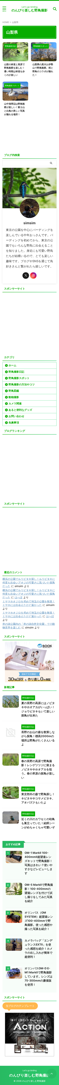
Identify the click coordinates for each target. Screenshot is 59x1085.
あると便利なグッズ (20, 409)
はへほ (18, 597)
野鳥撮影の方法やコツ (22, 384)
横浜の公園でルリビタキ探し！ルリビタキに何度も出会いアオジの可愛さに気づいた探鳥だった (28, 582)
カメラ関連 (15, 403)
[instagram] (33, 275)
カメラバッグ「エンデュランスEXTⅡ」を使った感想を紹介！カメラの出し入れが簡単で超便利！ (38, 948)
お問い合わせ (16, 416)
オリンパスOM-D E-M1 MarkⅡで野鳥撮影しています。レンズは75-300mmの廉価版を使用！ (38, 976)
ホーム (12, 365)
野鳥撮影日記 (16, 371)
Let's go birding (30, 1070)
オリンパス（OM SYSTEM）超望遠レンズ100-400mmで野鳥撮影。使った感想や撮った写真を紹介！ (39, 921)
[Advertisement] (29, 323)
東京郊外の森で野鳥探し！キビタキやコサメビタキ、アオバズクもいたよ (38, 798)
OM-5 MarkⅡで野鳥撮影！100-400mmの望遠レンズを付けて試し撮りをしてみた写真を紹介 (39, 893)
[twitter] (25, 275)
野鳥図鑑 (14, 390)
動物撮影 (14, 397)
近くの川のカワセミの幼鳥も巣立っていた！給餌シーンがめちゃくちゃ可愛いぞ (38, 823)
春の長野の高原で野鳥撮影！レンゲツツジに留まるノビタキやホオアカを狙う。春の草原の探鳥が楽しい (38, 769)
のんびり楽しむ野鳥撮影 (29, 10)
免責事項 (14, 422)
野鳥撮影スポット (19, 378)
